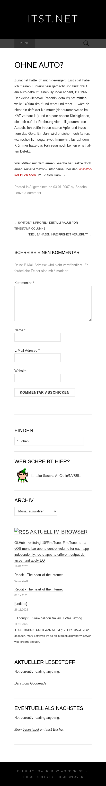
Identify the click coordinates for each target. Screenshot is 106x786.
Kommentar (24, 283)
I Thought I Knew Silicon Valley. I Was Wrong (48, 618)
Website (20, 371)
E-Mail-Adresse (27, 350)
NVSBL (74, 476)
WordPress (72, 771)
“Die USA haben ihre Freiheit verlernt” (60, 234)
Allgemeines (38, 187)
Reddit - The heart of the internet (38, 575)
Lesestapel (31, 729)
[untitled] (20, 604)
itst (33, 476)
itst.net (53, 19)
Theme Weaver (69, 777)
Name (19, 330)
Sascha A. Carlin (55, 476)
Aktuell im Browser (58, 532)
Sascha (81, 187)
